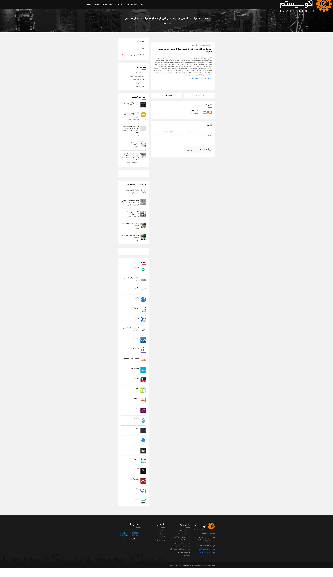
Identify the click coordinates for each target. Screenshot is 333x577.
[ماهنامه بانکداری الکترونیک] (143, 360)
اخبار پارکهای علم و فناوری (137, 76)
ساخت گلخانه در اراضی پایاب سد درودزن (130, 236)
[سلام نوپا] (143, 289)
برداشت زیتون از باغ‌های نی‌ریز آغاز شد (130, 224)
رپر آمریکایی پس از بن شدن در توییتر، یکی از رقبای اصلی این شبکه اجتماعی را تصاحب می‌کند (131, 129)
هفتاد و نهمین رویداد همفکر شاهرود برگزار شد (131, 213)
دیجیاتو (137, 439)
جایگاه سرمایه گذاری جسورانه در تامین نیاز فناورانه (130, 104)
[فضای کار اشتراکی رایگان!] (143, 192)
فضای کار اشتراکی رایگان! (132, 190)
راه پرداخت (136, 398)
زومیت (137, 135)
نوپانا (137, 489)
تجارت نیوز (136, 338)
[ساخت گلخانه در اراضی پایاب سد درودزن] (143, 237)
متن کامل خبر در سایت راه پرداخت (202, 78)
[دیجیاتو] (143, 440)
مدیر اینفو (137, 147)
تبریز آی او (136, 348)
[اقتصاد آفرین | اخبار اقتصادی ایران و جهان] (143, 330)
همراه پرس (136, 268)
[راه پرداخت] (143, 400)
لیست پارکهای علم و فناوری (182, 537)
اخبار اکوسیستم (140, 73)
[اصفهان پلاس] (143, 461)
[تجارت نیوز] (143, 340)
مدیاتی (137, 499)
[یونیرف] (124, 534)
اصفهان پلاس (135, 459)
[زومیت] (143, 450)
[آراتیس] (143, 320)
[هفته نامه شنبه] (143, 370)
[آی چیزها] (143, 420)
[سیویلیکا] (135, 534)
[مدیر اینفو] (143, 310)
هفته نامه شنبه (135, 368)
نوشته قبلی (198, 95)
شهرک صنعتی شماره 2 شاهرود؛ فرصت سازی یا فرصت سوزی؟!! (130, 201)
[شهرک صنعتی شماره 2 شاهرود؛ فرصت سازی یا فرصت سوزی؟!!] (143, 202)
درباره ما (162, 530)
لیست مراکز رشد (185, 540)
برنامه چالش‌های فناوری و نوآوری (131, 279)
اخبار (164, 23)
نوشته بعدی (168, 95)
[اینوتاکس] (143, 430)
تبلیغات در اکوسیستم (159, 540)
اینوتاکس (136, 429)
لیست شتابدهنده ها (184, 534)
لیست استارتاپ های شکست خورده (179, 546)
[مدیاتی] (143, 501)
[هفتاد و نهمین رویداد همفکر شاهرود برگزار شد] (143, 214)
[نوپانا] (143, 491)
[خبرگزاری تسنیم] (143, 481)
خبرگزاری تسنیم (135, 479)
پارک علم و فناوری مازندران (132, 162)
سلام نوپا (136, 288)
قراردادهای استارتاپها (184, 552)
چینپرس (137, 298)
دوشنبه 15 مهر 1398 (204, 45)
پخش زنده (187, 555)
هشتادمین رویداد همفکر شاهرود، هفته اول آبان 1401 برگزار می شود (131, 115)
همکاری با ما (161, 537)
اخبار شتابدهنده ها (138, 79)
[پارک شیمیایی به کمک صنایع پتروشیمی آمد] (143, 144)
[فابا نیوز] (143, 471)
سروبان (137, 228)
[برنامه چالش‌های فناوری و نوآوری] (143, 279)
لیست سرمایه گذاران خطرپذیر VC (180, 549)
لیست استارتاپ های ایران (182, 543)
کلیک (137, 408)
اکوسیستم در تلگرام (205, 552)
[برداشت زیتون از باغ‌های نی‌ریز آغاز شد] (143, 225)
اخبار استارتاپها (140, 83)
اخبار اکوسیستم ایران (184, 530)
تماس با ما (162, 534)
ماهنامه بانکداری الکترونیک (131, 358)
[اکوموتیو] (143, 390)
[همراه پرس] (143, 269)
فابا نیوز (137, 469)
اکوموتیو (137, 388)
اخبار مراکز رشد (140, 86)
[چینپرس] (143, 300)
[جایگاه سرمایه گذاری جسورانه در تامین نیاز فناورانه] (143, 104)
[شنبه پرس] (143, 380)
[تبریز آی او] (143, 350)
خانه (170, 23)
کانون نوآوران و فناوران (133, 119)
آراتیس (137, 318)
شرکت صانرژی (135, 193)
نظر (193, 45)
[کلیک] (143, 410)
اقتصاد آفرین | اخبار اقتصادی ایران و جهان (131, 329)
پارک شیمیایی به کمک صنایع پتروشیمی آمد (131, 143)
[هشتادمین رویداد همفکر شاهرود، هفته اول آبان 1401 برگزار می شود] (143, 115)
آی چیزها (136, 418)
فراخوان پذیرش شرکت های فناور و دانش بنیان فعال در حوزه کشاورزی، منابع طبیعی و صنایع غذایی (130, 157)
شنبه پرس (136, 378)
